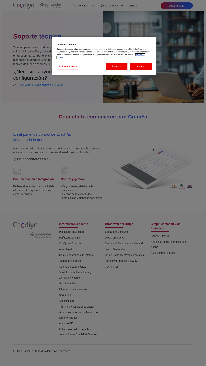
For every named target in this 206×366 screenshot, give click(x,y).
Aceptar (140, 66)
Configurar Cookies (67, 66)
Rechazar (116, 66)
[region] (104, 56)
